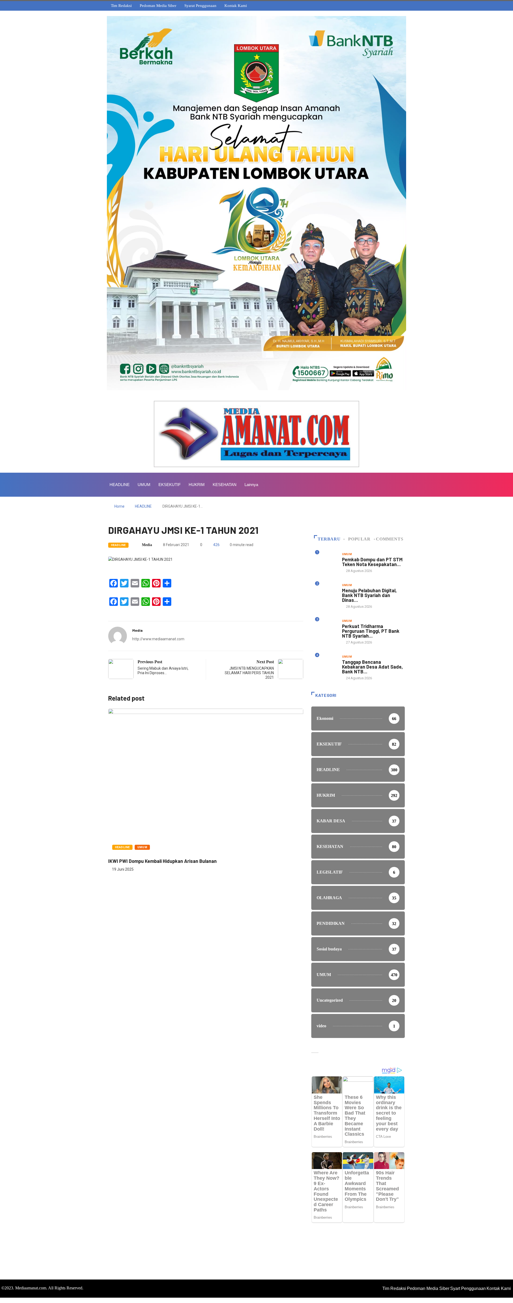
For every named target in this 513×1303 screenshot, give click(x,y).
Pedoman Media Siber (158, 5)
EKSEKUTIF (169, 484)
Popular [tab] (359, 539)
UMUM (144, 484)
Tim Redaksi (121, 5)
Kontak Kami (235, 5)
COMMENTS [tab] (389, 539)
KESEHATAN (224, 484)
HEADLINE (120, 484)
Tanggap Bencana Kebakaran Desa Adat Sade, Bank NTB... (372, 666)
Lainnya (251, 484)
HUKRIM (197, 484)
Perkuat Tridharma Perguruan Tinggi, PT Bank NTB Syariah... (370, 631)
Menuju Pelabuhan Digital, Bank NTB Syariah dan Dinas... (369, 595)
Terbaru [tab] (329, 539)
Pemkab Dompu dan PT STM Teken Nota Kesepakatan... (372, 561)
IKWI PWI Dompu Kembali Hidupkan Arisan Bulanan (162, 861)
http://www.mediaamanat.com (158, 639)
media (147, 545)
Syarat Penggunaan (200, 5)
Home (119, 506)
